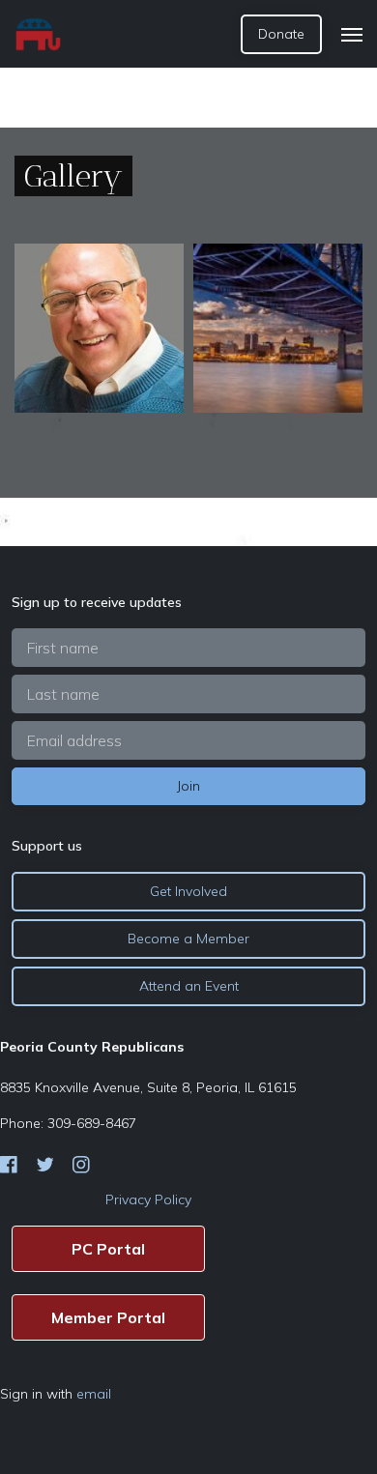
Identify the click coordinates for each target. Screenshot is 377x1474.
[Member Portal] (108, 1317)
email (93, 1393)
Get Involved (188, 891)
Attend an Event (189, 986)
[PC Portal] (108, 1249)
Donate (281, 34)
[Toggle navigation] (352, 34)
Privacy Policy (148, 1199)
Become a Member (188, 938)
